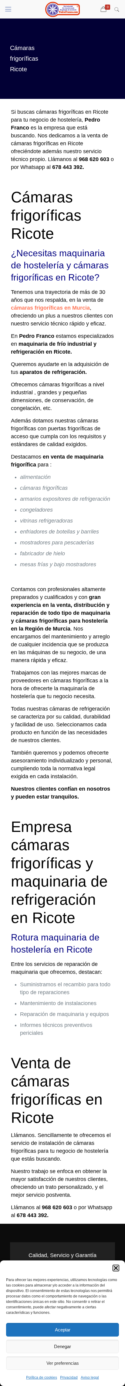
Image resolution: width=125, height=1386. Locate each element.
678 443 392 (67, 167)
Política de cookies (41, 1377)
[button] (116, 1268)
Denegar (62, 1346)
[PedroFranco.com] (62, 9)
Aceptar (62, 1329)
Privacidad (69, 1377)
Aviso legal (90, 1377)
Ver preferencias (62, 1363)
